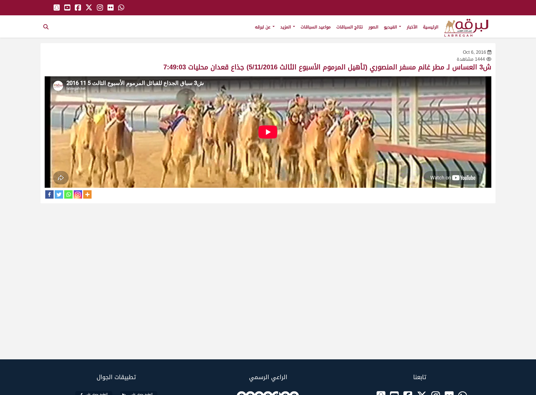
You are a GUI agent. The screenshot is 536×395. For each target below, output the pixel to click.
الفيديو (391, 27)
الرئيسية (430, 27)
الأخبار (412, 27)
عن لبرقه (263, 27)
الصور (373, 27)
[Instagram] (78, 194)
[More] (87, 194)
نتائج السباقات (349, 27)
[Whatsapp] (68, 194)
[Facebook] (49, 194)
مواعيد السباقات (316, 27)
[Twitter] (59, 194)
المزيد (286, 27)
